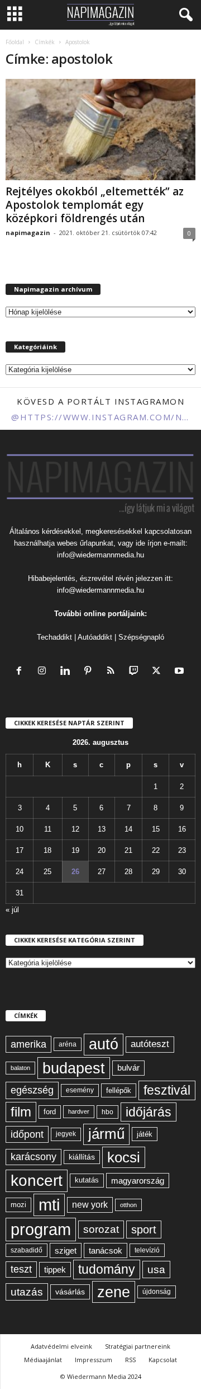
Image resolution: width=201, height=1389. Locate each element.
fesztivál (166, 1090)
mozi (18, 1204)
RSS (130, 1359)
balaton (20, 1067)
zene (113, 1292)
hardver (78, 1111)
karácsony (33, 1156)
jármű (106, 1134)
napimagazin (28, 232)
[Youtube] (180, 672)
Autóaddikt (95, 637)
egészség (32, 1090)
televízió (147, 1250)
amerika (28, 1044)
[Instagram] (44, 672)
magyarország (137, 1180)
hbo (107, 1112)
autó (103, 1044)
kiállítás (82, 1156)
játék (144, 1134)
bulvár (128, 1067)
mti (49, 1205)
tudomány (106, 1269)
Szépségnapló (141, 637)
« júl (12, 909)
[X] (158, 672)
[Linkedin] (67, 672)
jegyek (66, 1134)
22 (156, 850)
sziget (65, 1250)
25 (47, 871)
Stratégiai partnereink (137, 1346)
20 (102, 850)
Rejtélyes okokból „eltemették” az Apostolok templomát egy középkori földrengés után (95, 205)
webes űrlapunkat (85, 543)
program (41, 1229)
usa (156, 1269)
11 (47, 829)
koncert (37, 1180)
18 (47, 850)
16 (182, 829)
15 (156, 829)
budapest (73, 1068)
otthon (128, 1205)
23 (182, 850)
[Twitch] (136, 672)
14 (128, 829)
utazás (27, 1292)
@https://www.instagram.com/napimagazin (100, 417)
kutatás (87, 1180)
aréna (67, 1044)
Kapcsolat (163, 1359)
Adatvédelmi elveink (61, 1346)
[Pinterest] (90, 672)
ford (50, 1112)
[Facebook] (21, 672)
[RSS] (113, 672)
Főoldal (15, 42)
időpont (27, 1134)
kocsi (123, 1157)
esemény (80, 1090)
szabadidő (26, 1250)
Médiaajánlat (43, 1359)
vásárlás (70, 1291)
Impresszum (93, 1359)
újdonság (156, 1291)
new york (90, 1204)
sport (143, 1229)
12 (75, 829)
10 (19, 829)
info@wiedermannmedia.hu (100, 555)
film (21, 1111)
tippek (55, 1269)
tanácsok (105, 1250)
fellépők (118, 1090)
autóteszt (150, 1044)
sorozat (101, 1229)
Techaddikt (54, 637)
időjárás (148, 1112)
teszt (21, 1269)
